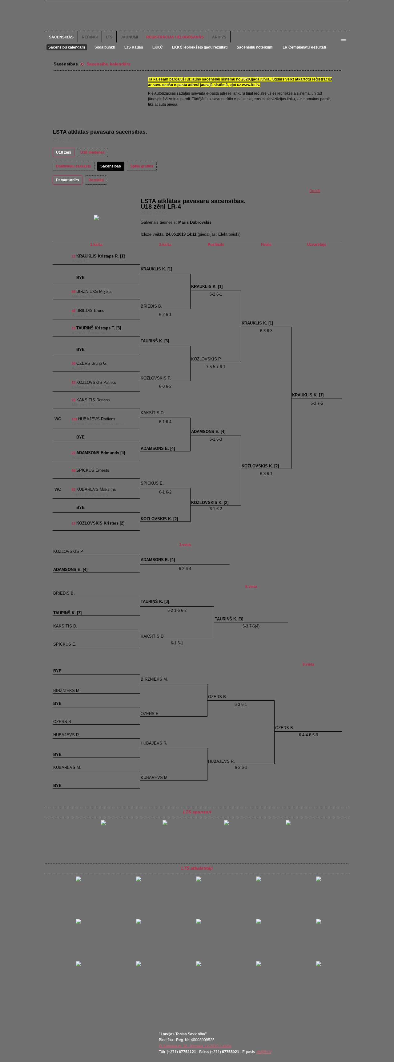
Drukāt (314, 191)
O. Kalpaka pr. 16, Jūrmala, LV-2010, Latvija (195, 1046)
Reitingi (90, 37)
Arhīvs (219, 37)
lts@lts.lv (264, 1052)
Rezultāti (96, 180)
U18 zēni (63, 152)
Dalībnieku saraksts (73, 166)
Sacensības (61, 37)
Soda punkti (104, 47)
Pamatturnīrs (67, 180)
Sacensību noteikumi (255, 47)
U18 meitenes (92, 152)
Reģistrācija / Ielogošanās (175, 37)
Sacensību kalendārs (66, 47)
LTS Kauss (133, 47)
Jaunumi (129, 37)
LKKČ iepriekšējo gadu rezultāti (199, 47)
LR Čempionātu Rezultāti (304, 47)
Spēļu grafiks (141, 166)
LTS (109, 37)
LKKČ (157, 47)
